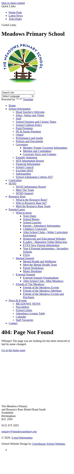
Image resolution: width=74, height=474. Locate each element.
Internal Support (25, 258)
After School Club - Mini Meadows (43, 280)
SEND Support (24, 193)
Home (12, 105)
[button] (17, 25)
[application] (37, 387)
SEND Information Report (31, 186)
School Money (31, 219)
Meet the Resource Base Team (33, 206)
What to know (24, 212)
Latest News (16, 15)
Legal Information (22, 437)
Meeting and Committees (37, 151)
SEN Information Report (30, 160)
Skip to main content (13, 3)
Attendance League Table (30, 313)
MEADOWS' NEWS (28, 303)
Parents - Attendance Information (41, 225)
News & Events (18, 300)
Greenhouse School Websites (48, 443)
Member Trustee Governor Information (45, 147)
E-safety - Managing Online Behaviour (45, 241)
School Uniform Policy (29, 125)
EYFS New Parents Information (41, 245)
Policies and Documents (29, 141)
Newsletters (22, 306)
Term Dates (15, 18)
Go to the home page (13, 350)
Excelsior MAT (24, 170)
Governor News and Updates (39, 154)
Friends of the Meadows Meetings (42, 290)
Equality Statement (26, 157)
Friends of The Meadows (30, 284)
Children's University (35, 229)
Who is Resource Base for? (31, 203)
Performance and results (29, 138)
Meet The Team (25, 190)
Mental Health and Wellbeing (39, 261)
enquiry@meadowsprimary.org (19, 431)
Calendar (21, 316)
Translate (28, 99)
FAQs (26, 254)
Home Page (15, 12)
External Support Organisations (41, 277)
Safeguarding (23, 173)
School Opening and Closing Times (36, 121)
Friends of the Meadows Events (41, 287)
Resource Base (17, 196)
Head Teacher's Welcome (30, 112)
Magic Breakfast (32, 271)
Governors (22, 144)
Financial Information (28, 164)
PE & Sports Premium (28, 131)
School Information (20, 108)
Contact (13, 323)
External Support (25, 274)
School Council (24, 167)
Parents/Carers (17, 209)
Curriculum (15, 180)
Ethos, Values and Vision (30, 115)
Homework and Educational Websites (44, 238)
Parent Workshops (33, 267)
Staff (18, 118)
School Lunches (32, 222)
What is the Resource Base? (31, 199)
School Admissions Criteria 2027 (34, 177)
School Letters (24, 310)
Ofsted (19, 134)
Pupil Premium (24, 128)
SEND (12, 183)
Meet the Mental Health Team (40, 264)
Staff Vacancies (24, 319)
